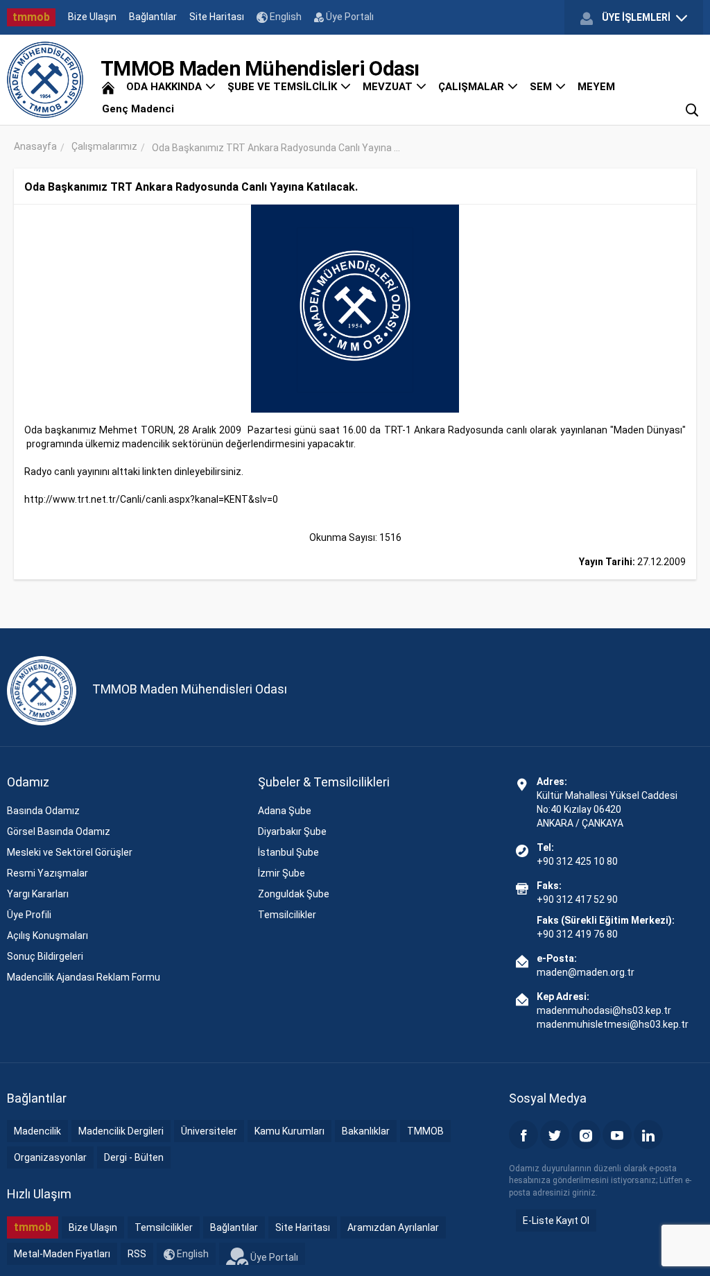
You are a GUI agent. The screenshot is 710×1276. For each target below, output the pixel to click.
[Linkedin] (648, 1134)
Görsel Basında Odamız (58, 831)
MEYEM (596, 86)
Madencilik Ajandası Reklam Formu (83, 977)
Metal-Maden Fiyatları (62, 1253)
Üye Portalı (349, 16)
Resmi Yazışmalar (47, 873)
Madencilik (37, 1131)
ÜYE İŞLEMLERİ (636, 17)
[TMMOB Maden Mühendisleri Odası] (45, 80)
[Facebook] (523, 1134)
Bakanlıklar (366, 1131)
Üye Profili (29, 914)
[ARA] (692, 109)
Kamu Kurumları (289, 1131)
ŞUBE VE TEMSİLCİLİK (283, 86)
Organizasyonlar (50, 1157)
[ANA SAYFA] (108, 87)
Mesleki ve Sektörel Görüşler (69, 852)
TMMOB (425, 1131)
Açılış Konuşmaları (47, 935)
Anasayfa (35, 146)
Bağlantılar (153, 16)
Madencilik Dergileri (121, 1131)
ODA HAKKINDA (165, 86)
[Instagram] (585, 1134)
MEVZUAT (389, 86)
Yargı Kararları (38, 893)
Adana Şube (284, 810)
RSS (137, 1253)
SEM (542, 86)
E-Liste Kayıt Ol (556, 1220)
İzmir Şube (281, 873)
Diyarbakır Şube (292, 831)
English (285, 16)
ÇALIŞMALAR (472, 86)
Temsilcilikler (287, 914)
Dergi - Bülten (134, 1157)
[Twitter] (554, 1134)
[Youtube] (617, 1134)
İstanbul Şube (288, 852)
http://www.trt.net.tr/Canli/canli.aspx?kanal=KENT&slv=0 (151, 499)
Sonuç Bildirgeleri (45, 956)
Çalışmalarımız (104, 146)
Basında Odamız (43, 810)
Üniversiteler (209, 1131)
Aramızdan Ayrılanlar (393, 1227)
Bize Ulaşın (92, 16)
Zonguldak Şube (293, 893)
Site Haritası (216, 16)
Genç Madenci (138, 109)
